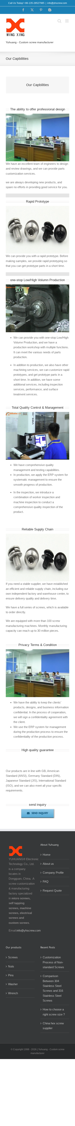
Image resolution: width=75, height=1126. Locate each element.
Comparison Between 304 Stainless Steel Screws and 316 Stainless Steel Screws (53, 988)
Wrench (13, 993)
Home (46, 854)
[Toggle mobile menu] (67, 21)
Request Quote (52, 890)
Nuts (11, 966)
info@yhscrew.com (57, 3)
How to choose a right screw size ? (54, 1012)
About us (48, 863)
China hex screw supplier (53, 1026)
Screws (13, 957)
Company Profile (53, 872)
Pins (11, 975)
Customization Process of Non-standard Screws (54, 962)
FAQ (45, 881)
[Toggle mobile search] (59, 21)
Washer (13, 984)
